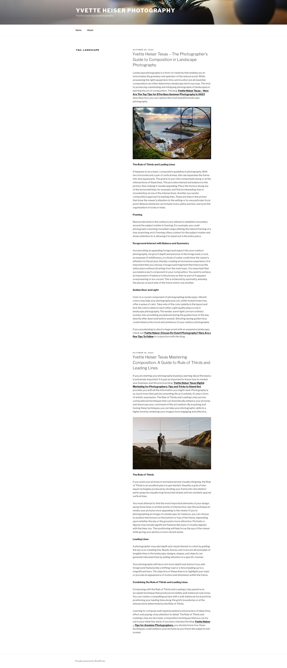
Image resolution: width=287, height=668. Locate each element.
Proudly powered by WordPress (90, 661)
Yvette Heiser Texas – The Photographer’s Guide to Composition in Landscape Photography (170, 59)
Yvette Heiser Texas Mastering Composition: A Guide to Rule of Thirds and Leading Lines (171, 362)
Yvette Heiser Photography (125, 10)
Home (78, 30)
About (90, 30)
